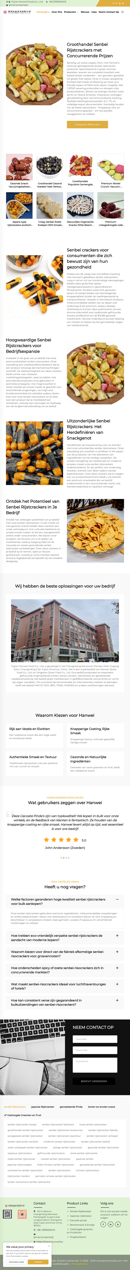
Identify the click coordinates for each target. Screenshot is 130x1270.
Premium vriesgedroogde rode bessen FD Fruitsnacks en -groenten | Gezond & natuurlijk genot (111, 224)
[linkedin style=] (119, 3)
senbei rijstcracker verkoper (102, 1136)
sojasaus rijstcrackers (20, 1153)
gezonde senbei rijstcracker (103, 1147)
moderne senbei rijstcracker (59, 1141)
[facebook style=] (116, 3)
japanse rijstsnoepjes (20, 1164)
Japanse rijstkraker (81, 1216)
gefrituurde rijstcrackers (51, 1153)
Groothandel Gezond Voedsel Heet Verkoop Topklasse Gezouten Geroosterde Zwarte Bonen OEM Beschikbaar (49, 185)
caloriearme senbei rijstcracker (25, 1170)
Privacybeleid (79, 1263)
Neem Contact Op (109, 12)
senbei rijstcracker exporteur (64, 1136)
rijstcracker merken (19, 1176)
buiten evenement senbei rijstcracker (29, 1182)
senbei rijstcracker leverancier (66, 1130)
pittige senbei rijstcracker (67, 1147)
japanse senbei (84, 1159)
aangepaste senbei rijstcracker (25, 1136)
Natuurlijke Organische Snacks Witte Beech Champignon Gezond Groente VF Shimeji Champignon (80, 224)
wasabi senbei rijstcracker (55, 1159)
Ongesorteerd (78, 1237)
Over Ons (57, 12)
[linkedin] (110, 1224)
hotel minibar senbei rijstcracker (55, 1164)
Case (94, 12)
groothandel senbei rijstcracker (25, 1130)
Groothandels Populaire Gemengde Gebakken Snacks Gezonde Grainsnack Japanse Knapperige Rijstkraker (80, 183)
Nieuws (85, 12)
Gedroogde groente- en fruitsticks (80, 1231)
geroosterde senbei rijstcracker (97, 1164)
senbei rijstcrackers (59, 1170)
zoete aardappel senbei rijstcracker (28, 1147)
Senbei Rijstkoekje (80, 1211)
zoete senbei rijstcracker (21, 1159)
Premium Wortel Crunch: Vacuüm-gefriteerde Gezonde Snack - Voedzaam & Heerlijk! (111, 185)
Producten (70, 12)
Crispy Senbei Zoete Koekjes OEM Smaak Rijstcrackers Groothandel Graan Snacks (50, 224)
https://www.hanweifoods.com (50, 1241)
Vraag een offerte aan (87, 124)
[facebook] (103, 1224)
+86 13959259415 (57, 1)
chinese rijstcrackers (87, 1170)
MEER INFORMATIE (19, 167)
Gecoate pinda (78, 1220)
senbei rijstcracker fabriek (103, 1130)
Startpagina (43, 12)
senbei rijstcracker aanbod (23, 1141)
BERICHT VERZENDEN (94, 1081)
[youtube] (118, 1224)
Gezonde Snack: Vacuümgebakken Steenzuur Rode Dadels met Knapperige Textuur (19, 185)
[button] (61, 858)
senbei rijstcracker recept (22, 1124)
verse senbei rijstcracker (84, 1153)
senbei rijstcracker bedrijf (95, 1141)
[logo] (17, 11)
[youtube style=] (122, 3)
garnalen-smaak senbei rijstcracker (55, 1176)
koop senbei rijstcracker (93, 1124)
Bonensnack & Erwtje (82, 1224)
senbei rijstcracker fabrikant (58, 1124)
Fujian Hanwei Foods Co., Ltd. (27, 1)
